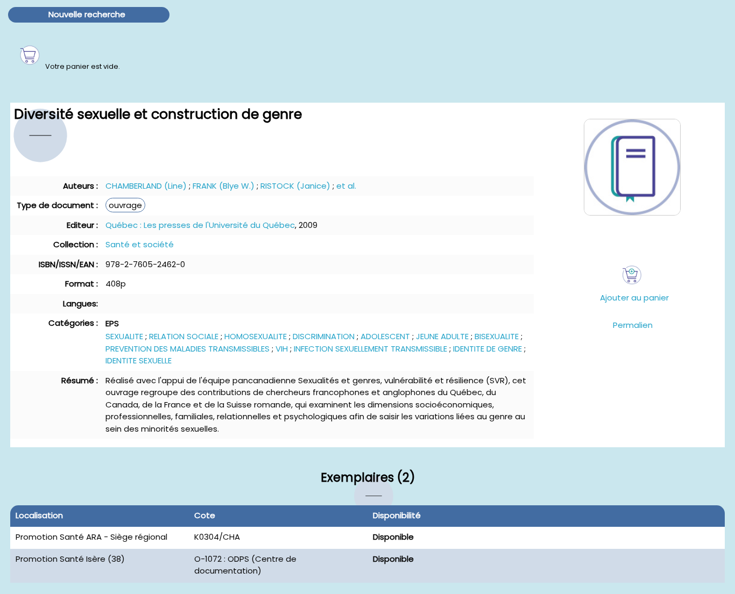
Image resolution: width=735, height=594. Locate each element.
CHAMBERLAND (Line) (146, 185)
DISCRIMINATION (324, 336)
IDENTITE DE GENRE (487, 348)
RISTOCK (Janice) (295, 185)
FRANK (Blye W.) (224, 185)
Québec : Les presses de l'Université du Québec (200, 225)
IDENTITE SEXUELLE (138, 360)
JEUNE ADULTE (442, 336)
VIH (281, 348)
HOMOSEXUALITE (255, 336)
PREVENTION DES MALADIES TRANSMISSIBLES (187, 348)
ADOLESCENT (385, 336)
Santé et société (139, 244)
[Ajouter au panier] (631, 275)
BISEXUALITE (497, 336)
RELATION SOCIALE (183, 336)
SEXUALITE (124, 336)
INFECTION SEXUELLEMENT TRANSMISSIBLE (370, 348)
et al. (346, 185)
